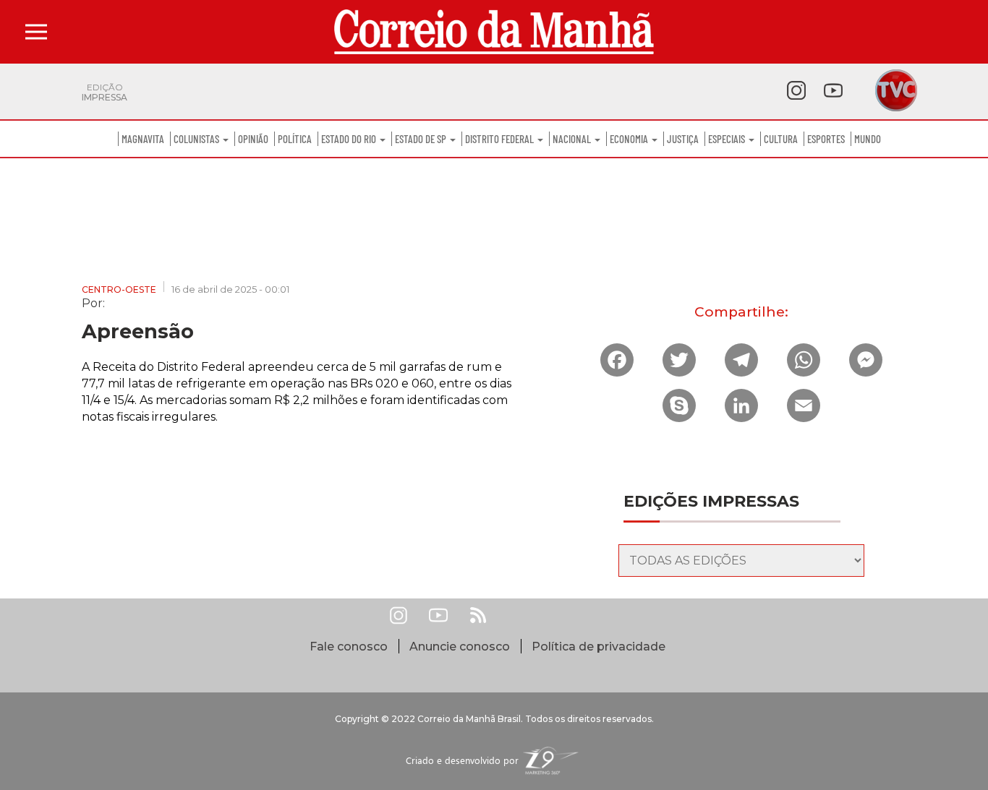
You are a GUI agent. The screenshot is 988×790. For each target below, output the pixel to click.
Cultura (781, 138)
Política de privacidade (598, 646)
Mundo (867, 138)
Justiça (683, 138)
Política (295, 138)
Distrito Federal (500, 138)
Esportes (826, 138)
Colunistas (197, 138)
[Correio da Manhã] (494, 31)
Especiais (727, 138)
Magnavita (143, 138)
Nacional (573, 138)
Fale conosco (349, 646)
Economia (630, 138)
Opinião (253, 138)
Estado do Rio (349, 138)
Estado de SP (421, 138)
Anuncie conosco (459, 646)
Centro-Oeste (119, 289)
